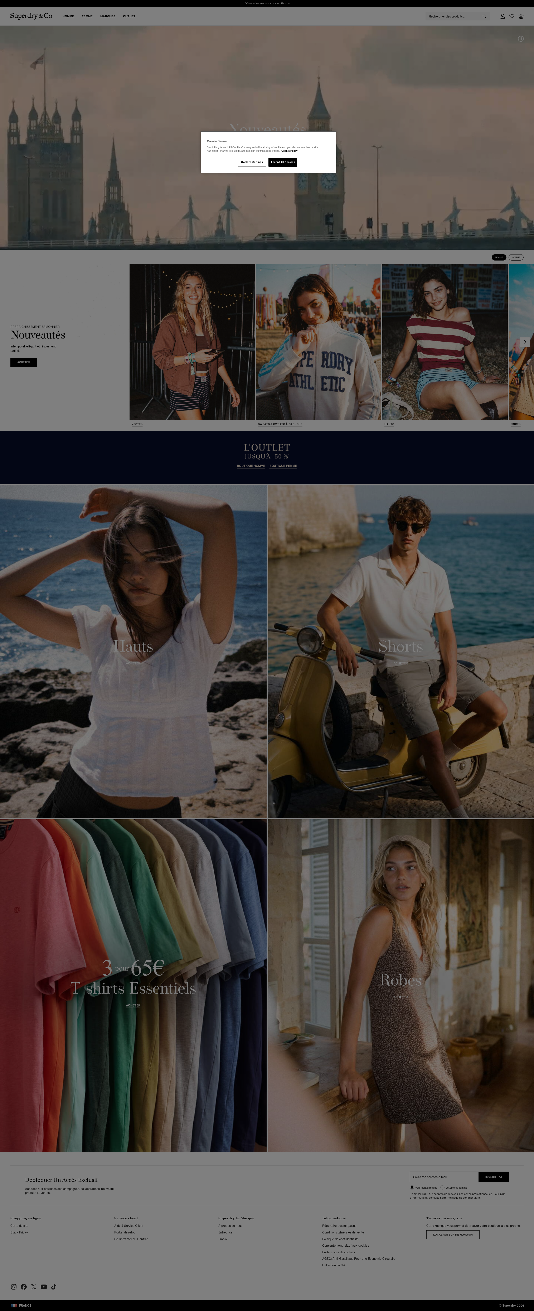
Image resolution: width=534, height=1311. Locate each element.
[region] (268, 152)
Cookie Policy (289, 150)
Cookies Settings (252, 162)
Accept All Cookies (283, 162)
